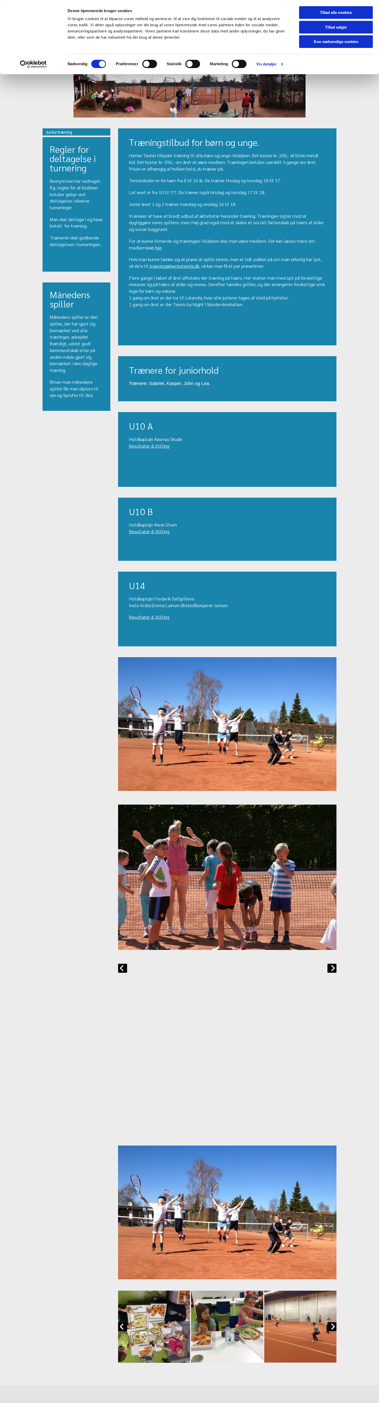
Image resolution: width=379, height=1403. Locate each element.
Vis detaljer (266, 64)
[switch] (149, 64)
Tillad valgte (336, 27)
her (158, 247)
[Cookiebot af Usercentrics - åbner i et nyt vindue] (33, 64)
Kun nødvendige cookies (336, 41)
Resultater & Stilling (149, 446)
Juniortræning (59, 132)
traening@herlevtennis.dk (174, 266)
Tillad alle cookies (336, 12)
